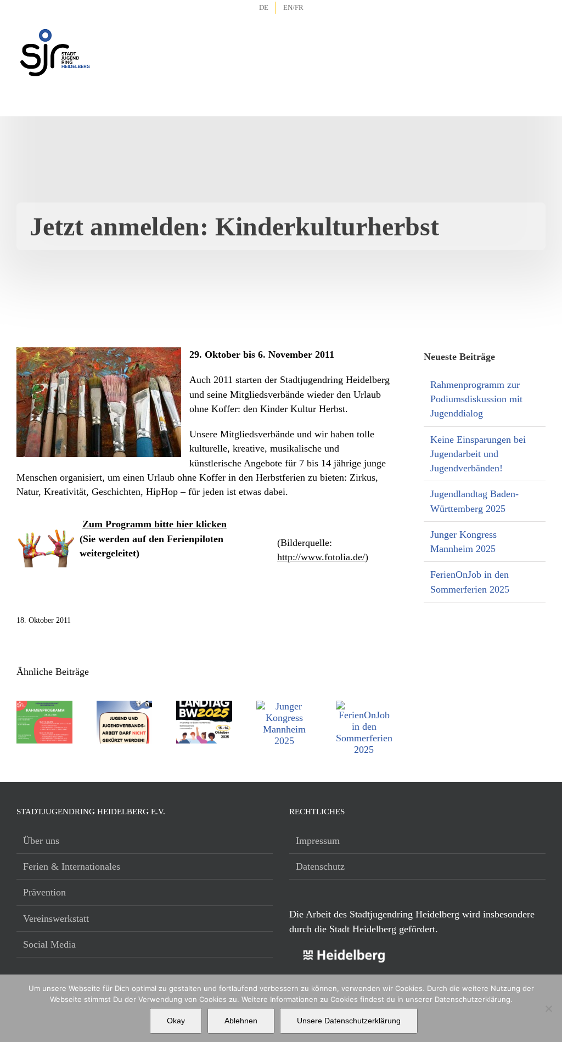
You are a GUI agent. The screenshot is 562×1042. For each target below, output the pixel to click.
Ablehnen (240, 1020)
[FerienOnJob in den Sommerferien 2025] (364, 706)
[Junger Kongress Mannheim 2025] (284, 706)
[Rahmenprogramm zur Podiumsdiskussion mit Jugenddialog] (44, 706)
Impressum (318, 840)
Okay (176, 1020)
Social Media (49, 944)
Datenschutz (320, 866)
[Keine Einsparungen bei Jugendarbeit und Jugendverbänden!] (125, 706)
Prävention (44, 892)
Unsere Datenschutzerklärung (349, 1020)
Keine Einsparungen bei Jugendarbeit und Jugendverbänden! (478, 454)
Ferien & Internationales (71, 866)
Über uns (41, 840)
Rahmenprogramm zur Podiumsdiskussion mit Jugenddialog (476, 399)
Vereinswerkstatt (56, 918)
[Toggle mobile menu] (538, 38)
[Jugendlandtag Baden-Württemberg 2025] (204, 706)
